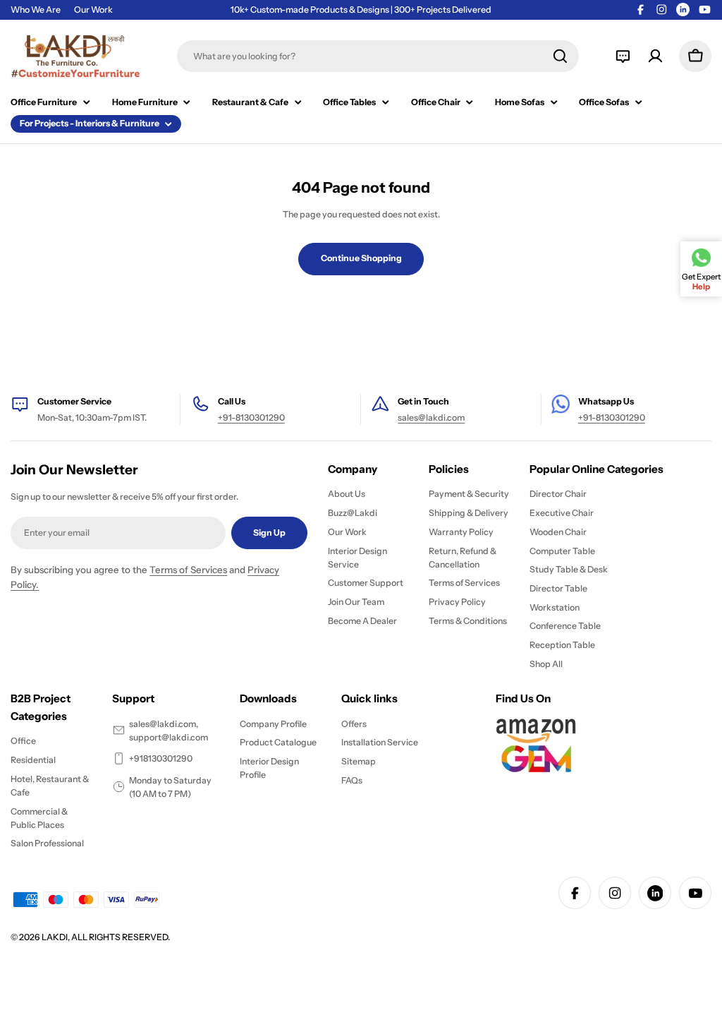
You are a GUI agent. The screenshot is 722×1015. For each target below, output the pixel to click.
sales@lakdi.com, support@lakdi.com (168, 731)
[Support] (623, 56)
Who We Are (36, 9)
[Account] (655, 56)
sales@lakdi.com (431, 417)
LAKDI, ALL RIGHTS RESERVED (105, 937)
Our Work (93, 9)
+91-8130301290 (251, 417)
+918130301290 (160, 758)
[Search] (560, 56)
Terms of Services (188, 569)
